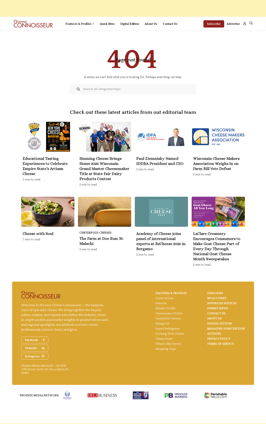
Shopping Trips (165, 349)
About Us (151, 24)
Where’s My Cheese (168, 343)
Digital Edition (129, 24)
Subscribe (214, 24)
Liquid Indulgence (167, 328)
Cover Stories (164, 298)
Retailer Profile (165, 308)
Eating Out (162, 323)
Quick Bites (107, 24)
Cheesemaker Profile (168, 313)
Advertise (233, 24)
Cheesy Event (163, 338)
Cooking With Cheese (169, 333)
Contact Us (170, 24)
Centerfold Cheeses (168, 318)
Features (161, 303)
